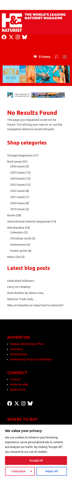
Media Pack (17, 389)
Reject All (51, 471)
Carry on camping (18, 286)
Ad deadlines (18, 354)
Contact (15, 379)
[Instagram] (18, 37)
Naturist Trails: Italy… (21, 299)
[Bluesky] (24, 37)
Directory (16, 349)
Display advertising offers (27, 343)
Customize (18, 471)
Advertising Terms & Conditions (31, 359)
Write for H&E (19, 384)
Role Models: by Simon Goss (25, 293)
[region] (36, 452)
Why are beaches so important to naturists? (35, 305)
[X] (11, 37)
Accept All (36, 460)
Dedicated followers (20, 280)
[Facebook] (4, 37)
